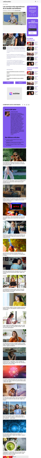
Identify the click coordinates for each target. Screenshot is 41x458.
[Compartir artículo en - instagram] (26, 104)
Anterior (8, 82)
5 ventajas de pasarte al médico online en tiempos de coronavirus (15, 145)
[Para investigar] (35, 1)
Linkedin (12, 134)
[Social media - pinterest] (33, 14)
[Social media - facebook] (31, 14)
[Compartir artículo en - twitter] (24, 104)
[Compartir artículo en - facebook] (22, 104)
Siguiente (20, 82)
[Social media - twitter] (29, 14)
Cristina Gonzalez (17, 10)
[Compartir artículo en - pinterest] (28, 104)
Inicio (4, 4)
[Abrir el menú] (37, 1)
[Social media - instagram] (35, 14)
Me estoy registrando (31, 33)
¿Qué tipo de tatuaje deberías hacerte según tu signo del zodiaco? (14, 140)
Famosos (6, 4)
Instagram (12, 133)
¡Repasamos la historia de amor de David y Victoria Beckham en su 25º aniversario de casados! (15, 142)
